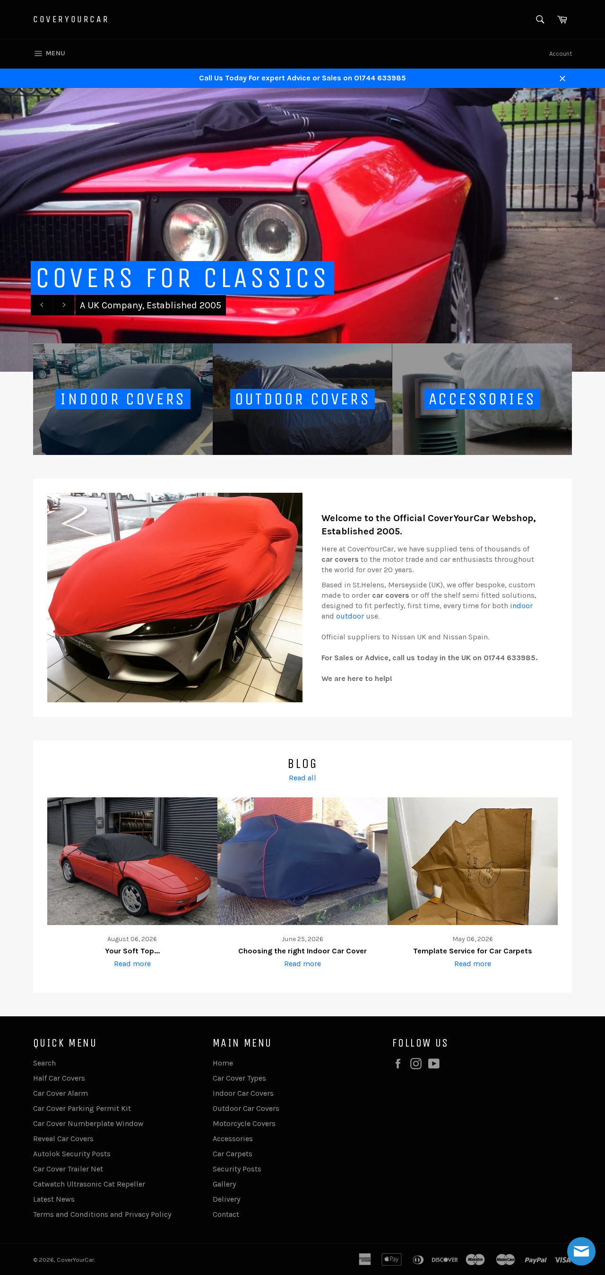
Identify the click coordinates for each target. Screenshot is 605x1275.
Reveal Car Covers (63, 1138)
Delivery (226, 1199)
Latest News (54, 1199)
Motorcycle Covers (244, 1123)
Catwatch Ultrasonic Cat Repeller (89, 1183)
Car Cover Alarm (60, 1093)
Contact (226, 1214)
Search (44, 1062)
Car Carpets (232, 1153)
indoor (521, 605)
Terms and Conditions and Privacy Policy (102, 1214)
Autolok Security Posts (72, 1153)
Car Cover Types (239, 1078)
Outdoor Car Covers (246, 1108)
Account (560, 53)
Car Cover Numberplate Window (88, 1123)
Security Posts (237, 1168)
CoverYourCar (71, 19)
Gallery (224, 1183)
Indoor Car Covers (243, 1093)
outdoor (350, 615)
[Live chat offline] (581, 1251)
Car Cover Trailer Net (68, 1168)
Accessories (233, 1138)
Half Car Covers (59, 1078)
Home (223, 1062)
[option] (302, 230)
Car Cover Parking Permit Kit (82, 1108)
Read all (302, 777)
